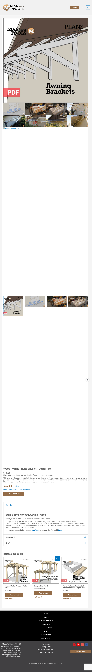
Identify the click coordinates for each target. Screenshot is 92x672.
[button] (74, 7)
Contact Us (46, 644)
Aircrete (46, 631)
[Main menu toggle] (88, 7)
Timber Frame (46, 635)
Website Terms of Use (46, 652)
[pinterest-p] (74, 644)
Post (60, 530)
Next (87, 380)
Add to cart (14, 595)
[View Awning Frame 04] (78, 301)
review (16, 486)
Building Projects (46, 620)
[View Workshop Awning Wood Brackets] (13, 306)
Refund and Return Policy (45, 649)
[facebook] (87, 644)
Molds (46, 617)
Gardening (46, 624)
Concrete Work (46, 628)
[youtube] (78, 644)
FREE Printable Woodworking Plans (16, 489)
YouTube (35, 530)
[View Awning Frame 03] (57, 301)
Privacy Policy (46, 647)
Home (46, 613)
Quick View (17, 581)
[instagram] (82, 644)
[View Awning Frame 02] (35, 301)
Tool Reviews (46, 638)
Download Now (14, 494)
